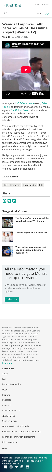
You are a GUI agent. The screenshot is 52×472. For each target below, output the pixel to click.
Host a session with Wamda (15, 426)
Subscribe (11, 299)
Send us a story (9, 421)
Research (6, 405)
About (37, 4)
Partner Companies (11, 384)
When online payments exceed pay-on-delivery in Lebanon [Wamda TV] (30, 250)
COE (41, 185)
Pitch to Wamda (9, 442)
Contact (46, 4)
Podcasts (6, 399)
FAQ (4, 379)
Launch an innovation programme (18, 436)
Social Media (29, 185)
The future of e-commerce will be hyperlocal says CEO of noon (32, 219)
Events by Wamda (10, 410)
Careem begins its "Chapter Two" (32, 232)
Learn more (8, 363)
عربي (47, 13)
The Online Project (21, 110)
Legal (4, 389)
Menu (39, 13)
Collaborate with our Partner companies (21, 431)
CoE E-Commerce (24, 103)
